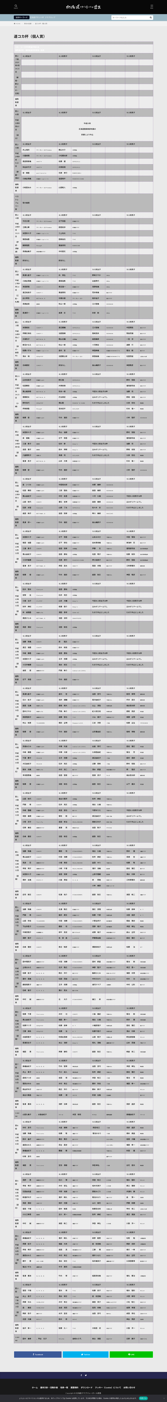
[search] (150, 17)
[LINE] (131, 1354)
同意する (143, 1398)
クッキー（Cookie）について (108, 1387)
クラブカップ (50, 17)
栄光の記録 (27, 24)
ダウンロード (87, 1387)
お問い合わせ (129, 1387)
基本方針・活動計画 (49, 1387)
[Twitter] (85, 1354)
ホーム (35, 1387)
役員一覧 (64, 1387)
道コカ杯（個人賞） (41, 24)
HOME (18, 24)
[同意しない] (164, 1398)
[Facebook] (38, 1354)
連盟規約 (74, 1387)
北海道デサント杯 (37, 17)
